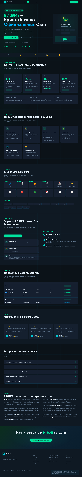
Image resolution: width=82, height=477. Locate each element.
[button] (41, 362)
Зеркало (37, 2)
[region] (41, 293)
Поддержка (68, 463)
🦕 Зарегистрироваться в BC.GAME (41, 440)
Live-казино (35, 457)
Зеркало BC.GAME (69, 457)
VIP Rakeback (52, 459)
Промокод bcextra (53, 461)
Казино (16, 2)
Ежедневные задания (53, 457)
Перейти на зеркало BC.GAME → (13, 235)
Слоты (34, 455)
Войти (66, 2)
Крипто (42, 2)
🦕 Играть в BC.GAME (11, 37)
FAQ (46, 2)
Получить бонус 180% (26, 37)
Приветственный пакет (53, 455)
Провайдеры (35, 463)
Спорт (20, 2)
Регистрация (74, 2)
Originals (25, 2)
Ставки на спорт (36, 461)
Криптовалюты (69, 459)
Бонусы (32, 2)
